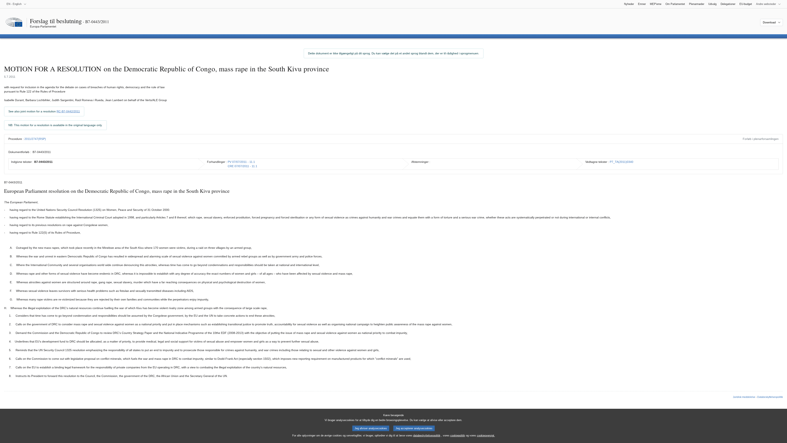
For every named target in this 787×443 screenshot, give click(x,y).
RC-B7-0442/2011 (68, 111)
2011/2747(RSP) (35, 138)
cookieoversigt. (486, 435)
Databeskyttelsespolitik (770, 397)
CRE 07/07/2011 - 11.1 (242, 166)
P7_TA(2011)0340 (621, 161)
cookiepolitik (457, 435)
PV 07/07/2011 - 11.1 (241, 161)
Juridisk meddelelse (744, 397)
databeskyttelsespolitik (426, 435)
